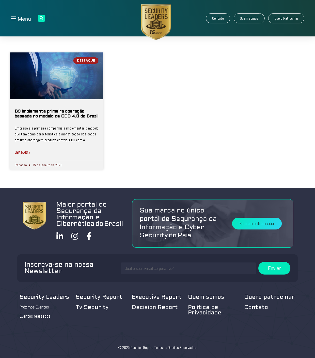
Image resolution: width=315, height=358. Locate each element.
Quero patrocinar (269, 297)
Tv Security (92, 307)
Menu (23, 19)
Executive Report (157, 297)
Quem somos (206, 297)
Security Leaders (44, 297)
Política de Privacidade (204, 310)
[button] (218, 18)
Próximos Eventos (34, 307)
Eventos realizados (35, 316)
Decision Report (155, 307)
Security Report (99, 297)
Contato (256, 307)
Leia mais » (22, 152)
